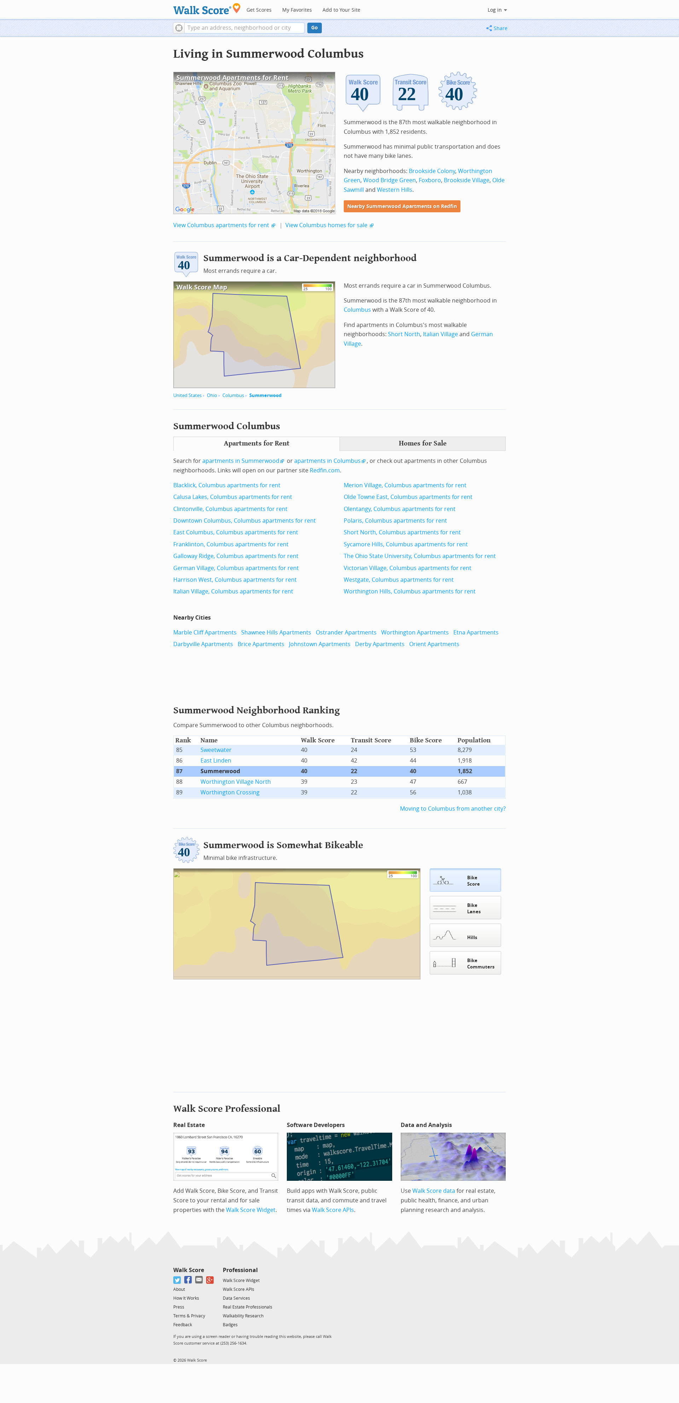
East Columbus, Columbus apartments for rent (235, 532)
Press (178, 1307)
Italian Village (440, 334)
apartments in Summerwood (240, 461)
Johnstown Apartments (319, 644)
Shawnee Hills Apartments (276, 632)
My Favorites (297, 10)
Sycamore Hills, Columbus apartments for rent (406, 544)
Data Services (236, 1298)
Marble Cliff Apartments (205, 632)
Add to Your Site (341, 10)
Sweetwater (216, 750)
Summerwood (265, 395)
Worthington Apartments (415, 632)
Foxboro (430, 180)
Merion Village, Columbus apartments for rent (405, 485)
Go (314, 28)
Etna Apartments (476, 632)
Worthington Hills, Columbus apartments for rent (410, 591)
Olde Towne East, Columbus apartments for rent (408, 497)
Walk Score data (433, 1191)
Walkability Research (243, 1315)
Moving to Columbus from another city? (453, 808)
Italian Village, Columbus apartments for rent (233, 591)
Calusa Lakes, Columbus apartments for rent (232, 497)
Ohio (212, 395)
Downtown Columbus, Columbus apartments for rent (244, 520)
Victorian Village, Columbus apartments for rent (407, 568)
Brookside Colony (432, 171)
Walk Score (188, 1270)
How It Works (186, 1298)
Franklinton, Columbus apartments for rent (231, 544)
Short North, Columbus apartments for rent (402, 532)
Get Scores (259, 10)
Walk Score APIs (333, 1210)
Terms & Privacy (189, 1315)
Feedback (182, 1324)
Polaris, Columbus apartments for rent (395, 520)
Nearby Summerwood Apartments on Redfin (402, 206)
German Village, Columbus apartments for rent (236, 568)
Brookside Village (466, 180)
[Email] (199, 1280)
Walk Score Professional (226, 1109)
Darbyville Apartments (203, 644)
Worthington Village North (236, 781)
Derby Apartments (380, 644)
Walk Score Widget (250, 1210)
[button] (179, 28)
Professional (240, 1270)
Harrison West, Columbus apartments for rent (235, 579)
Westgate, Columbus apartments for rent (399, 579)
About (179, 1289)
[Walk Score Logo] (207, 9)
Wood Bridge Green (389, 180)
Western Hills (394, 189)
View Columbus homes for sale (326, 225)
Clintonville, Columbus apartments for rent (230, 509)
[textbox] (244, 28)
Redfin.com (325, 470)
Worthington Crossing (230, 792)
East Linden (216, 760)
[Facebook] (188, 1280)
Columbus (233, 395)
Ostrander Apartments (346, 632)
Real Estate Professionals (247, 1307)
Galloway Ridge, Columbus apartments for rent (235, 556)
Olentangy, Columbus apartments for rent (399, 509)
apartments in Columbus (327, 461)
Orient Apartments (434, 644)
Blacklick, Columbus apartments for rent (226, 485)
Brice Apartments (261, 644)
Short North (404, 334)
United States (187, 395)
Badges (230, 1324)
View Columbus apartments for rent (221, 225)
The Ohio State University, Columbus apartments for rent (420, 556)
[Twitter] (177, 1280)
